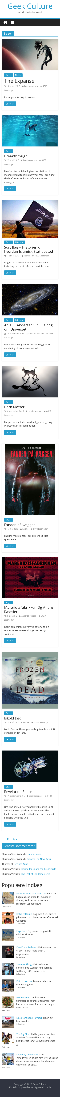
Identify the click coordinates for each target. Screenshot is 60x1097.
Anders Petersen (28, 616)
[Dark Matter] (30, 368)
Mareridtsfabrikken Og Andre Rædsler (28, 609)
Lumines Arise (34, 854)
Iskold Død (12, 718)
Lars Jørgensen (31, 86)
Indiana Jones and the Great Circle (38, 868)
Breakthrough (16, 156)
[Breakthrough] (30, 117)
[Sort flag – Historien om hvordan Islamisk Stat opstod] (30, 202)
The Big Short (23, 1034)
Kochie (27, 255)
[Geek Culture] (5, 22)
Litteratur (19, 242)
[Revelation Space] (30, 752)
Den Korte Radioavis (27, 947)
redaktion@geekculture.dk (37, 1087)
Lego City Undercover (27, 1054)
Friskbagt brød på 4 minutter (31, 893)
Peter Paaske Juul (36, 333)
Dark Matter (14, 406)
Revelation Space (18, 791)
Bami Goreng (23, 997)
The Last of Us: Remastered (35, 873)
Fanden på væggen (20, 524)
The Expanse (19, 80)
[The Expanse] (30, 41)
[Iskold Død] (30, 653)
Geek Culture (30, 6)
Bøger (8, 75)
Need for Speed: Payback (29, 1017)
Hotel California (24, 913)
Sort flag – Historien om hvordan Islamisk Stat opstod (28, 249)
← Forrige (10, 839)
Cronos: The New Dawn (39, 858)
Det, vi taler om (24, 981)
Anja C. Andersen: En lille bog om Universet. (28, 327)
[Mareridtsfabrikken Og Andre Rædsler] (30, 559)
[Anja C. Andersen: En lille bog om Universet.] (30, 286)
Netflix (18, 75)
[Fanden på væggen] (30, 445)
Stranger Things (24, 964)
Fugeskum (21, 931)
